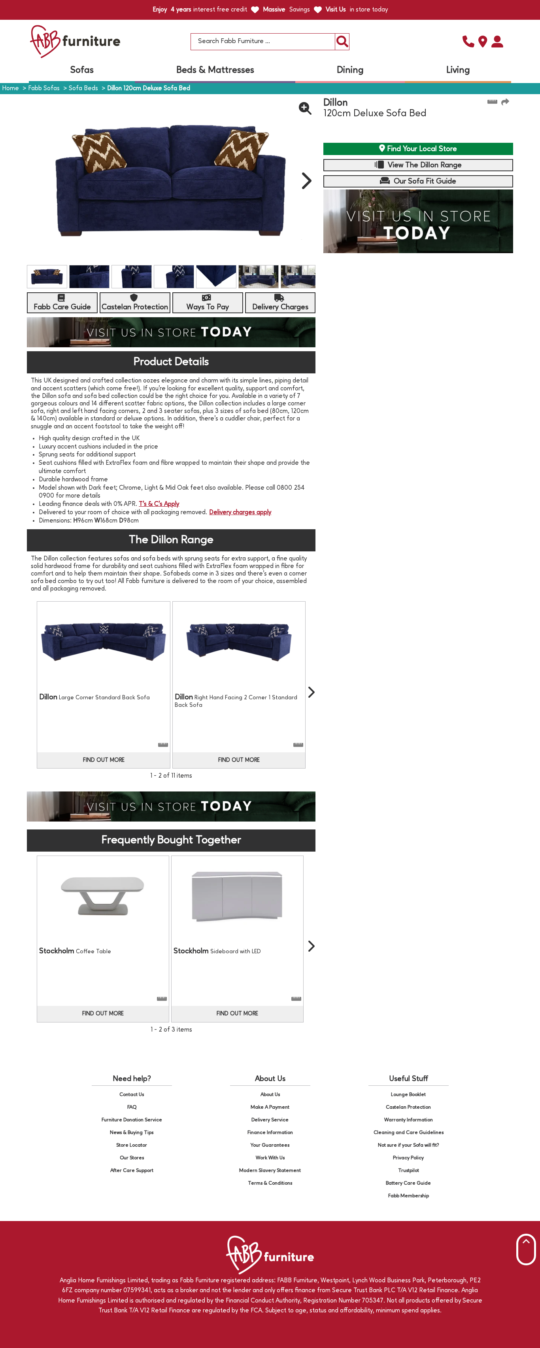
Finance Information (270, 1132)
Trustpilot (408, 1170)
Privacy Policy (408, 1158)
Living (458, 70)
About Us (270, 1094)
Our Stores (132, 1158)
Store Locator (131, 1145)
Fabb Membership (408, 1195)
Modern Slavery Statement (270, 1170)
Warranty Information (408, 1120)
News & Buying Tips (131, 1132)
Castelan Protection (408, 1107)
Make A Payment (270, 1107)
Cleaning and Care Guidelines (409, 1132)
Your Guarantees (270, 1145)
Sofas (82, 70)
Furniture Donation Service (132, 1120)
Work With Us (270, 1158)
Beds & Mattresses (215, 70)
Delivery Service (270, 1120)
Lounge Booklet (408, 1094)
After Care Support (131, 1170)
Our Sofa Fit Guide (424, 182)
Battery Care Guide (408, 1183)
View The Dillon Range (424, 165)
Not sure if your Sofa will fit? (408, 1145)
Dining (350, 70)
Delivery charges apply (240, 512)
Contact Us (131, 1094)
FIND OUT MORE (104, 760)
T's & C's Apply (159, 504)
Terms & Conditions (270, 1183)
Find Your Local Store (421, 149)
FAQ (131, 1107)
